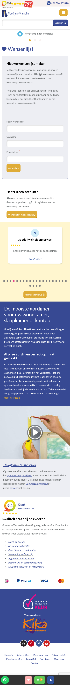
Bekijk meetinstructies (19, 465)
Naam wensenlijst (15, 121)
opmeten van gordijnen (19, 475)
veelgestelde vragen (37, 483)
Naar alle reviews (34, 294)
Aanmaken (13, 168)
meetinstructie (12, 397)
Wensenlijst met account (21, 214)
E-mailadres (13, 152)
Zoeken (59, 22)
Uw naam (11, 136)
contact (13, 487)
